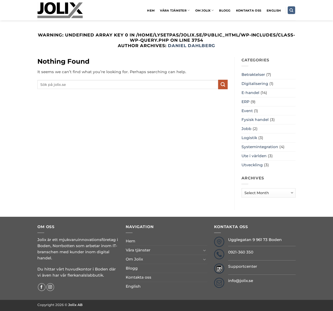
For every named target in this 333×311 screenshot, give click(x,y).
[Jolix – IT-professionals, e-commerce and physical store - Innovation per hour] (60, 10)
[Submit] (223, 84)
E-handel (250, 92)
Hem (150, 10)
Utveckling (252, 165)
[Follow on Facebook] (42, 287)
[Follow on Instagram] (50, 287)
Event (247, 110)
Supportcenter (242, 266)
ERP (245, 101)
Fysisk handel (255, 119)
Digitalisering (254, 83)
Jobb (246, 128)
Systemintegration (259, 147)
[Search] (291, 10)
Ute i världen (254, 156)
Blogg (224, 10)
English (274, 10)
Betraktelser (253, 74)
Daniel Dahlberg (191, 45)
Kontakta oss (248, 10)
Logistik (249, 137)
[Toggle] (204, 250)
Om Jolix (203, 10)
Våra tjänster (173, 10)
